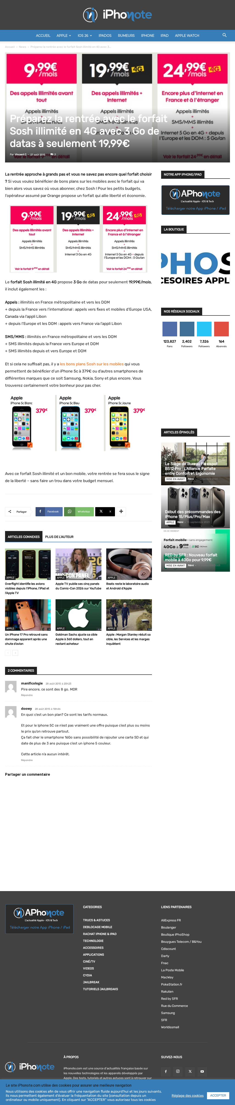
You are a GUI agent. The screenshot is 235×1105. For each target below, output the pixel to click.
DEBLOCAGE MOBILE (97, 927)
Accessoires (93, 947)
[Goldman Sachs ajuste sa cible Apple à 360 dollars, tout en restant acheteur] (78, 615)
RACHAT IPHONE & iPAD (100, 934)
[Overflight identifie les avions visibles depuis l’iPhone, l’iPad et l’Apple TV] (28, 564)
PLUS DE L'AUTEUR (59, 537)
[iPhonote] (117, 15)
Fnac (164, 963)
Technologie (93, 941)
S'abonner (221, 323)
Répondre (27, 695)
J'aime (170, 323)
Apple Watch (187, 36)
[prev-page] (8, 653)
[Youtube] (202, 1072)
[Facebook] (165, 1072)
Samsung (168, 1013)
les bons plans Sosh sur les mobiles (92, 364)
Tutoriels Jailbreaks (100, 989)
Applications (93, 954)
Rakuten (167, 992)
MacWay (167, 977)
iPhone (147, 36)
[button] (224, 36)
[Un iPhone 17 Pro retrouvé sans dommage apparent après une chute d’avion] (28, 615)
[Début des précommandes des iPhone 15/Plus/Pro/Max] (195, 507)
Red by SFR (169, 999)
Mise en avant (175, 479)
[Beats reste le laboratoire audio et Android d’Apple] (129, 564)
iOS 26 (83, 36)
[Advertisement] (195, 391)
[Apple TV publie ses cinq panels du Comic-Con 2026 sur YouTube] (78, 564)
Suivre (186, 323)
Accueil (43, 36)
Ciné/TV (89, 961)
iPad (165, 36)
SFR (164, 1020)
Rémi (191, 478)
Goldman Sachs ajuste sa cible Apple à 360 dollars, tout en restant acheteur (76, 639)
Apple (62, 36)
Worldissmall (170, 1027)
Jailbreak (91, 982)
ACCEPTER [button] (218, 1095)
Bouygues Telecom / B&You (181, 942)
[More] (121, 511)
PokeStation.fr (171, 984)
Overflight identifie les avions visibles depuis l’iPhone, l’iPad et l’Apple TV (27, 588)
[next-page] (15, 653)
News (22, 46)
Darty (165, 956)
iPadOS (105, 36)
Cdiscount (168, 949)
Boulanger (168, 927)
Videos (88, 968)
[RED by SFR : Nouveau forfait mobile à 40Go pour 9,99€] (195, 550)
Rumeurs (126, 36)
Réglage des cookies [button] (188, 1096)
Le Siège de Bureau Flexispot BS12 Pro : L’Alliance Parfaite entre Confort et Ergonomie (191, 468)
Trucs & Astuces (96, 920)
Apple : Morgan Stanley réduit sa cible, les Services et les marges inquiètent (128, 639)
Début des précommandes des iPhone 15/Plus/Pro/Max (193, 514)
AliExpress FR (171, 920)
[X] (190, 1072)
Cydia (87, 975)
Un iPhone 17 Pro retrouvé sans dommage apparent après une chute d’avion (26, 639)
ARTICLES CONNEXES (24, 537)
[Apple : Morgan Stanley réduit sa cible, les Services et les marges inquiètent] (129, 615)
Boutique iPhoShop (175, 935)
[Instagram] (177, 1071)
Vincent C (20, 154)
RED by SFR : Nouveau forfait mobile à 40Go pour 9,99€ (191, 557)
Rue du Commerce (174, 1006)
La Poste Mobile (172, 970)
